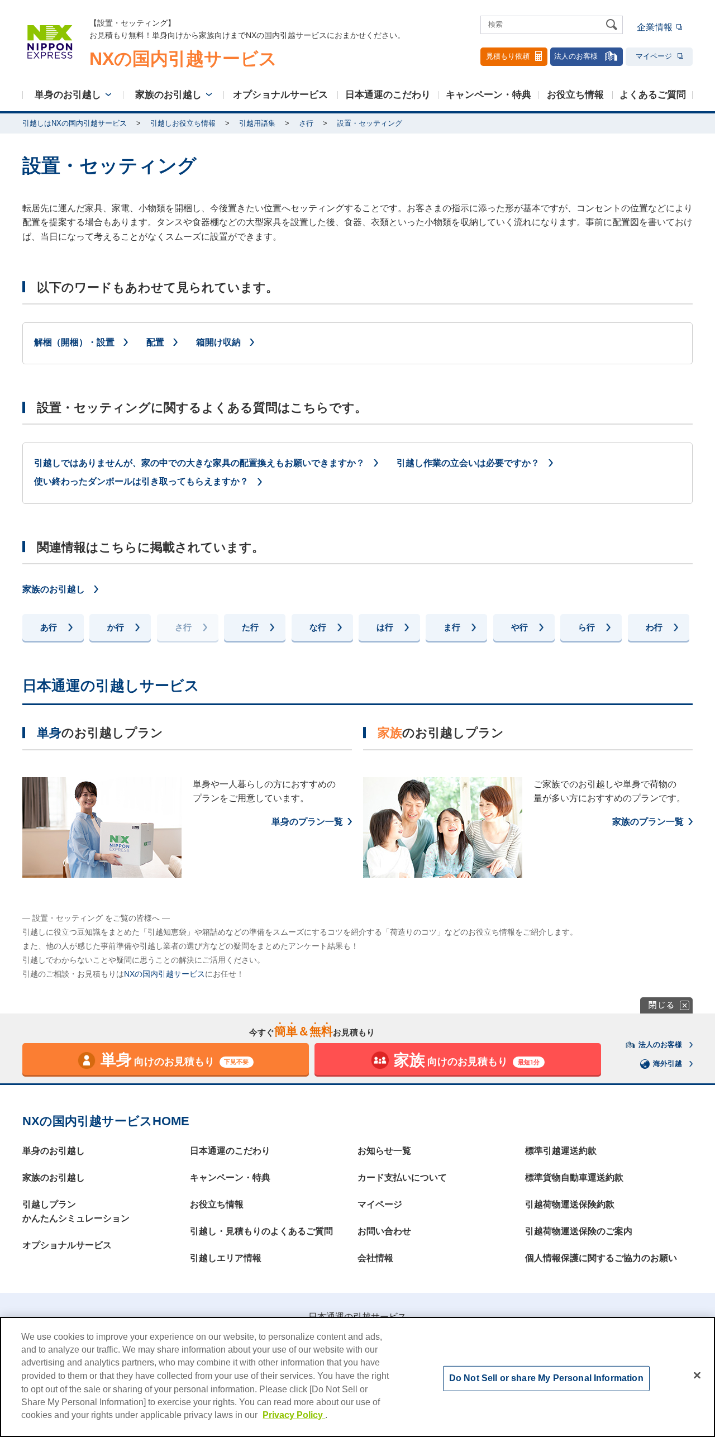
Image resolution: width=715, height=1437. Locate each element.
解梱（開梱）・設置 (74, 342)
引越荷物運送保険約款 (569, 1204)
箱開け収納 (218, 342)
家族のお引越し (168, 94)
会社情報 (375, 1258)
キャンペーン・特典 (488, 94)
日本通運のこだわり (388, 94)
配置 (155, 342)
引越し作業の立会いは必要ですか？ (468, 463)
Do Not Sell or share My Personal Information (546, 1378)
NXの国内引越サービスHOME (105, 1121)
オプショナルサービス (280, 94)
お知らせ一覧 (384, 1150)
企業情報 (655, 27)
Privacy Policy (294, 1415)
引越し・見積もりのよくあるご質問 (261, 1231)
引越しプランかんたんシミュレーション (76, 1212)
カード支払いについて (402, 1177)
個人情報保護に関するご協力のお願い (601, 1258)
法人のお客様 (576, 56)
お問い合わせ (384, 1231)
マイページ (654, 56)
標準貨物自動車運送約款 (574, 1177)
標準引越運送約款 (561, 1150)
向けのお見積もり (175, 1059)
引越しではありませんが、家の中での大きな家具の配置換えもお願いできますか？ (199, 463)
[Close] (697, 1375)
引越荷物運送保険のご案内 (578, 1231)
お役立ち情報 (575, 94)
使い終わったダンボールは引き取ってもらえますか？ (141, 481)
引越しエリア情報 (225, 1258)
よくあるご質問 (652, 94)
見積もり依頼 (508, 56)
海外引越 (667, 1063)
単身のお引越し (68, 94)
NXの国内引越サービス (164, 973)
